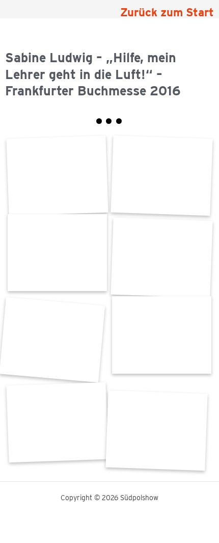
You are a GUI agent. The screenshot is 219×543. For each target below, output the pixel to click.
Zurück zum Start (167, 12)
